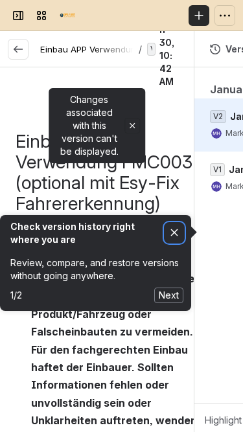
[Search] (93, 15)
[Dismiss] (174, 232)
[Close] (132, 125)
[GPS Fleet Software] (67, 15)
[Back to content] (18, 49)
